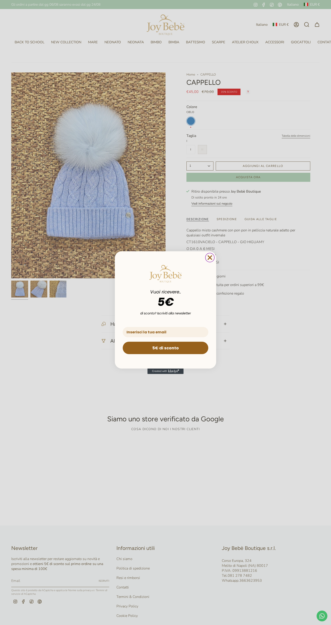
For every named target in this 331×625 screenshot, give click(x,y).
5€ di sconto (165, 348)
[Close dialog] (209, 257)
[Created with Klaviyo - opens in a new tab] (165, 371)
